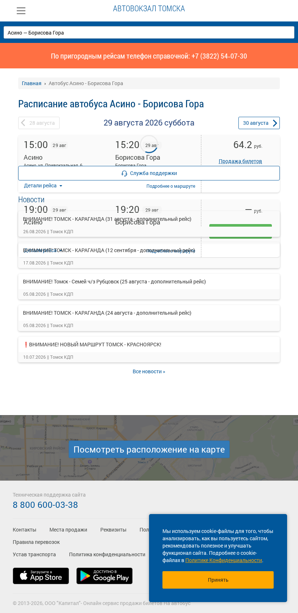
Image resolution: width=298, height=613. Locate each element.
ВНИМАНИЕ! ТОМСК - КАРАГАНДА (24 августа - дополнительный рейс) (107, 312)
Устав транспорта (34, 554)
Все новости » (149, 371)
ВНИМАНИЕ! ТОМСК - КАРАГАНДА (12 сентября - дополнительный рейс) (109, 250)
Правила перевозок (36, 541)
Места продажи (68, 529)
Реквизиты (113, 529)
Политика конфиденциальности (107, 554)
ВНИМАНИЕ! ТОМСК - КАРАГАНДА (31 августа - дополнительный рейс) (107, 218)
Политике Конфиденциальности (223, 560)
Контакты (24, 529)
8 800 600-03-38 (45, 504)
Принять (218, 579)
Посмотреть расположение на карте (149, 449)
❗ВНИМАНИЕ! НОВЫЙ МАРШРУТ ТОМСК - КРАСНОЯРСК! (92, 344)
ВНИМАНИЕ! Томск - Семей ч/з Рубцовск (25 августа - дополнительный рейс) (114, 281)
